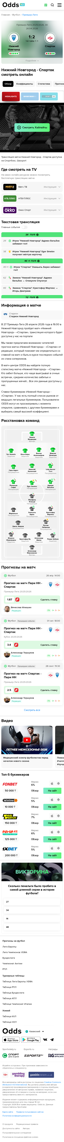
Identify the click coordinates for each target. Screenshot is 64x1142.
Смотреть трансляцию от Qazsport (49, 96)
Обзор (8, 83)
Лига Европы (9, 946)
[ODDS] (13, 4)
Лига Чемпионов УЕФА (14, 952)
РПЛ (4, 969)
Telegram (52, 1039)
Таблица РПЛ (9, 987)
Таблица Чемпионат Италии (17, 1004)
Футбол (16, 14)
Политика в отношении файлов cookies (20, 1137)
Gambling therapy (18, 1075)
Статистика (44, 83)
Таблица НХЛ (9, 1022)
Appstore (11, 1040)
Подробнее (31, 60)
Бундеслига (8, 958)
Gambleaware (41, 1075)
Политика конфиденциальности (17, 1116)
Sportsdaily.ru (10, 1055)
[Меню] (59, 5)
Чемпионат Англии (12, 963)
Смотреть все (32, 710)
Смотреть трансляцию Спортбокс (30, 96)
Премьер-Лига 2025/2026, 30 (32, 24)
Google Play (30, 1040)
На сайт (52, 790)
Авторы (26, 1128)
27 (7, 901)
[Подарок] (46, 5)
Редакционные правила (27, 1124)
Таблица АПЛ (9, 998)
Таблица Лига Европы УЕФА (17, 981)
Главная (5, 14)
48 (7, 927)
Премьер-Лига (30, 14)
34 (7, 910)
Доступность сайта (11, 1128)
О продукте (7, 1124)
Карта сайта (7, 1112)
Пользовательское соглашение (16, 1133)
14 (7, 918)
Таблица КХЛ (9, 1016)
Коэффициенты (24, 83)
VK (45, 1039)
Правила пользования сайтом (29, 1112)
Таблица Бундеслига (13, 992)
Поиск (52, 5)
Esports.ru (33, 1055)
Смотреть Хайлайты (11, 96)
